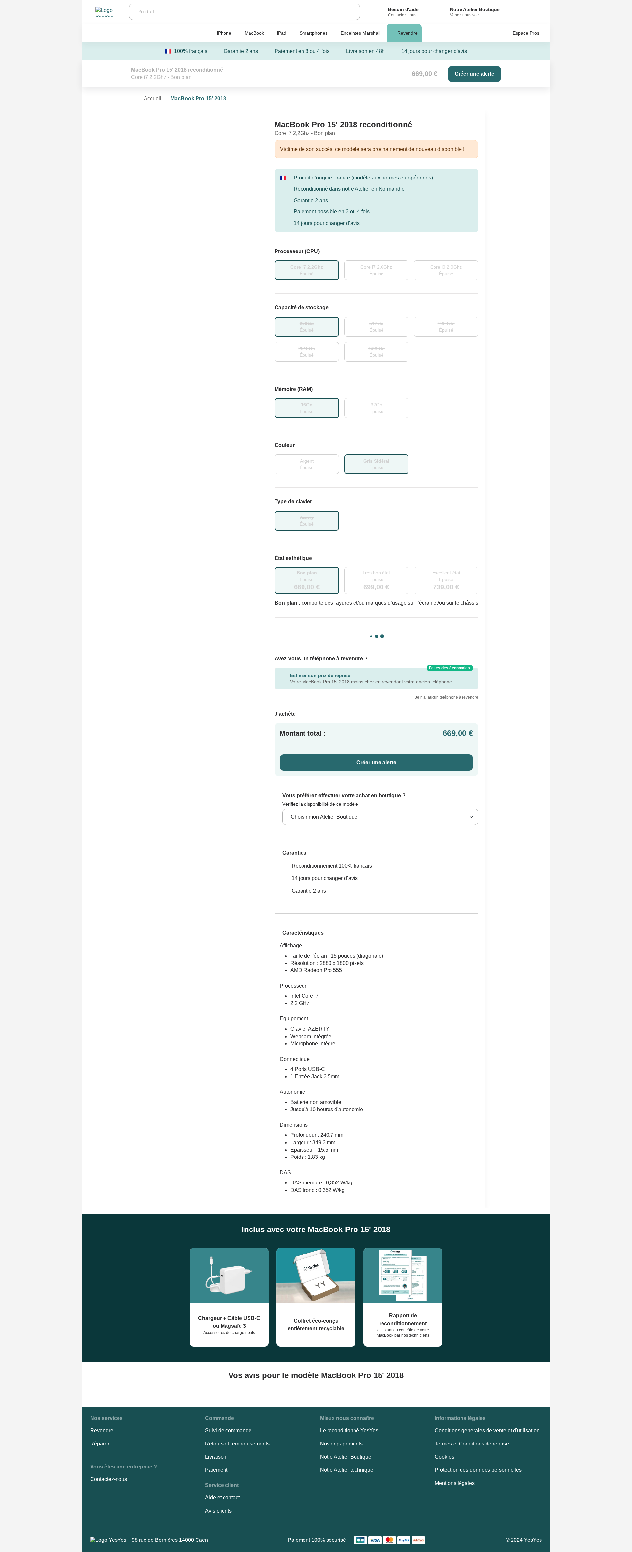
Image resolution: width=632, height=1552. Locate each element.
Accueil (152, 98)
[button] (290, 853)
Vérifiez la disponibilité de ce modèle (320, 804)
